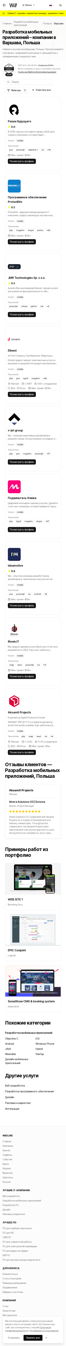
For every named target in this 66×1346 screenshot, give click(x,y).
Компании (8, 1145)
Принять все (33, 1337)
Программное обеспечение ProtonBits (27, 199)
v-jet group (15, 430)
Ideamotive (15, 565)
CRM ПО (7, 1237)
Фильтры (18, 90)
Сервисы (7, 1154)
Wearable (10, 1054)
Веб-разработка (15, 1085)
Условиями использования (44, 1330)
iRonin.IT (13, 641)
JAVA (8, 1048)
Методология (10, 1315)
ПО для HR (8, 1232)
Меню (28, 5)
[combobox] (52, 5)
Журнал (7, 1168)
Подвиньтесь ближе (22, 498)
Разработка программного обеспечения (29, 1091)
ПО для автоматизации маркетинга (21, 1259)
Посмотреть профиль (22, 161)
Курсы (6, 1163)
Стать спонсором (12, 1278)
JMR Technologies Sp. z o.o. (26, 277)
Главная (7, 23)
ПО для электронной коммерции (20, 1246)
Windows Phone (45, 1043)
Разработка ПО (11, 1205)
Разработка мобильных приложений (26, 23)
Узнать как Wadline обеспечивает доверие (37, 72)
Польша (47, 23)
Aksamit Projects (19, 712)
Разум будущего (19, 121)
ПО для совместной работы (17, 1241)
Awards (6, 1150)
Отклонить (14, 1337)
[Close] (46, 1337)
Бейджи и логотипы (13, 1292)
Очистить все (43, 90)
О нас (6, 1306)
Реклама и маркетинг (18, 1103)
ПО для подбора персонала (17, 1228)
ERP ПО (6, 1255)
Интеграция (12, 1108)
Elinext (12, 350)
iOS (38, 1038)
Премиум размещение (14, 1283)
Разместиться (10, 1274)
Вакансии (8, 1173)
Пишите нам (9, 1310)
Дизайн (9, 1097)
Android (9, 1043)
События (7, 1159)
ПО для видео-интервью (15, 1250)
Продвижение (10, 1287)
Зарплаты (8, 1177)
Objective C (11, 1038)
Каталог (7, 1182)
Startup (40, 1054)
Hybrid (39, 1048)
